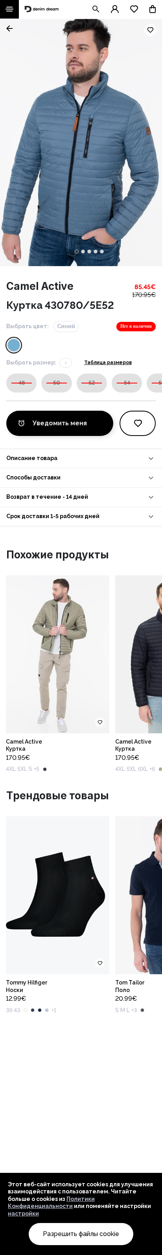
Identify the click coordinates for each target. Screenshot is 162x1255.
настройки (23, 1213)
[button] (81, 458)
